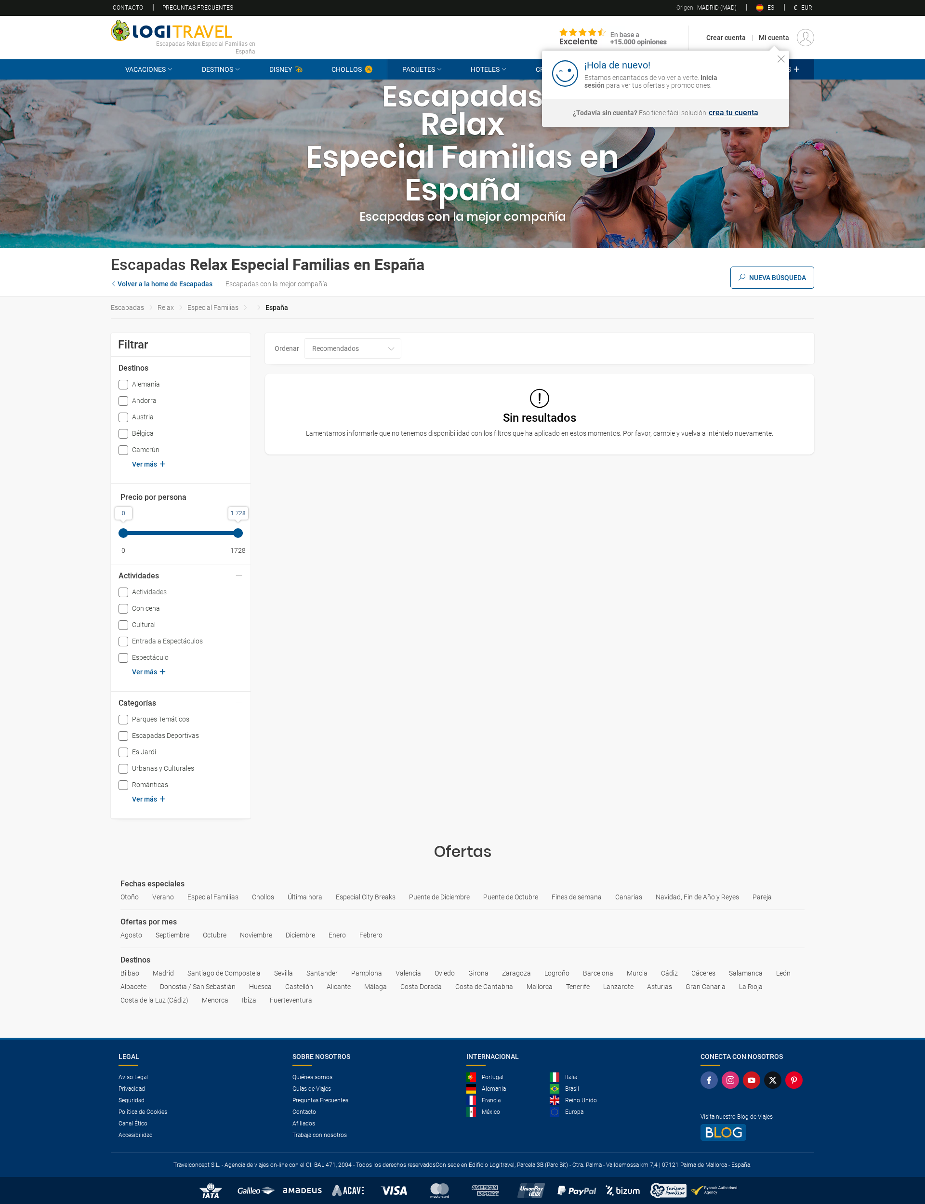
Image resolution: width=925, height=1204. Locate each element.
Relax (166, 307)
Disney (280, 69)
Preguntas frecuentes (197, 7)
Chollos (346, 69)
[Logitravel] (613, 38)
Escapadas (127, 307)
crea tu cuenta (733, 112)
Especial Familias (212, 307)
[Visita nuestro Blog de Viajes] (753, 1132)
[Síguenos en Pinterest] (795, 1080)
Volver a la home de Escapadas (165, 284)
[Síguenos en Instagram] (732, 1080)
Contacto (128, 7)
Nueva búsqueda (777, 277)
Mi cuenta (774, 37)
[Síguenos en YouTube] (753, 1080)
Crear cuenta (726, 37)
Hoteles (485, 69)
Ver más (144, 464)
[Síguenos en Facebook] (711, 1080)
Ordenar (287, 348)
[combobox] (352, 348)
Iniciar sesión (751, 73)
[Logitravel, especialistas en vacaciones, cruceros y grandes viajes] (183, 30)
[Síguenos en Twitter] (774, 1080)
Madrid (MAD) (706, 7)
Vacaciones (145, 69)
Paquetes (418, 69)
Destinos (217, 69)
